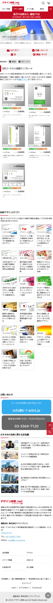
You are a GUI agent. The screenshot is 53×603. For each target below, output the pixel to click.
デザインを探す (18, 9)
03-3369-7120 (27, 426)
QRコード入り (39, 43)
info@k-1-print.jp (26, 410)
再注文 (42, 9)
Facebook (37, 588)
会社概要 (5, 553)
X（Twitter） (24, 588)
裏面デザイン (23, 79)
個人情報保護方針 (18, 579)
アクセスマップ (6, 533)
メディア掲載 (7, 560)
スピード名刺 (6, 9)
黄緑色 (14, 61)
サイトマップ (26, 583)
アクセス (29, 553)
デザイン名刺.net (6, 43)
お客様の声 (6, 567)
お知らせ (29, 560)
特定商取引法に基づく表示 (39, 579)
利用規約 (4, 579)
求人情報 (29, 567)
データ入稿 (30, 9)
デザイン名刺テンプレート (23, 43)
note (13, 588)
